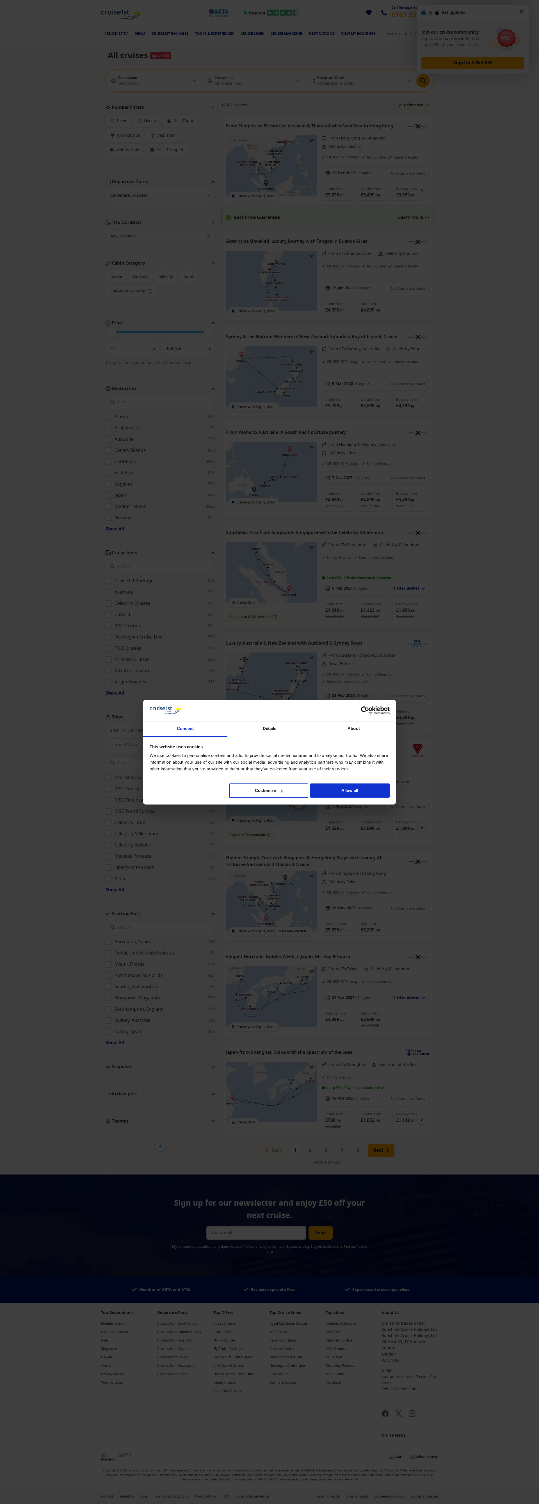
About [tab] (354, 728)
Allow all (349, 790)
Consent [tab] (185, 728)
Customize (265, 790)
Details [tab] (270, 728)
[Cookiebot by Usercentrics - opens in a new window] (365, 710)
